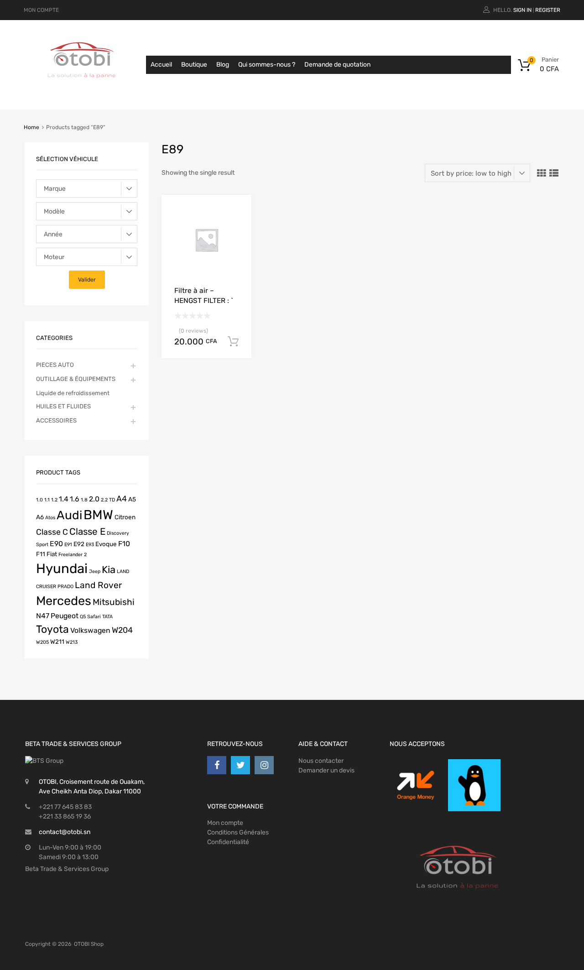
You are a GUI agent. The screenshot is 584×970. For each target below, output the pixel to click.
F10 (124, 543)
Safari (94, 617)
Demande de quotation (337, 64)
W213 (72, 642)
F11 (40, 554)
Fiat (52, 554)
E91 (68, 545)
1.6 (74, 499)
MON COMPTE (41, 10)
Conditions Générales (238, 832)
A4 (121, 498)
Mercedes (63, 601)
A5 (132, 499)
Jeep (94, 571)
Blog (222, 64)
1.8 (84, 500)
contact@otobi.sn (64, 832)
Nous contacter (321, 761)
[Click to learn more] (416, 785)
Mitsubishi (114, 602)
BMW (98, 514)
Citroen (125, 517)
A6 (40, 517)
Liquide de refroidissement (73, 393)
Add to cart (233, 342)
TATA (107, 617)
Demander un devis (326, 770)
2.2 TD (108, 500)
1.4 (63, 499)
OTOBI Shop (89, 944)
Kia (108, 569)
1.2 (54, 500)
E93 (90, 545)
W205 (42, 642)
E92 (78, 544)
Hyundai (62, 568)
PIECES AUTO (55, 364)
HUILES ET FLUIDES (63, 406)
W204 (122, 630)
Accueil (161, 64)
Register (547, 10)
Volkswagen (90, 630)
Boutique (194, 64)
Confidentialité (228, 842)
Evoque (106, 544)
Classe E (87, 531)
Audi (69, 515)
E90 (56, 543)
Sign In (522, 10)
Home (31, 127)
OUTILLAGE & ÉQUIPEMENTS (75, 378)
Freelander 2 (72, 555)
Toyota (52, 629)
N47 (42, 615)
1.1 (47, 500)
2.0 (94, 499)
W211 (57, 641)
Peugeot (64, 615)
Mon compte (225, 823)
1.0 (39, 500)
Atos (50, 518)
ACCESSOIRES (56, 420)
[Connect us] (216, 765)
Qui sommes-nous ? (266, 64)
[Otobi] (82, 89)
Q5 (83, 617)
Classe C (52, 532)
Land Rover (98, 585)
